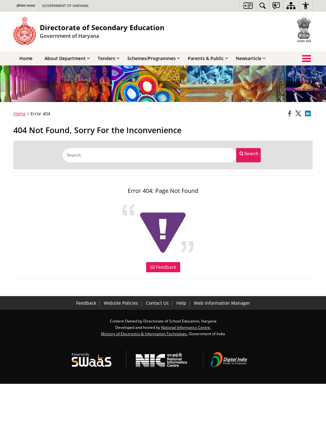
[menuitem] (262, 5)
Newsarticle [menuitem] (248, 58)
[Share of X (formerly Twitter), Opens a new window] (299, 114)
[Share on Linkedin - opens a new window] (309, 114)
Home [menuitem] (25, 58)
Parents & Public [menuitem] (206, 58)
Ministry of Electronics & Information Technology (144, 333)
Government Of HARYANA (65, 5)
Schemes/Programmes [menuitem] (151, 58)
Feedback (165, 267)
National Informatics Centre (185, 327)
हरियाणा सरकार (26, 5)
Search (251, 153)
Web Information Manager (222, 303)
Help (181, 303)
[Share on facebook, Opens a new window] (290, 114)
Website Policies (121, 303)
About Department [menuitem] (65, 58)
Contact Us (157, 303)
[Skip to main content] (247, 5)
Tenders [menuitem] (106, 58)
